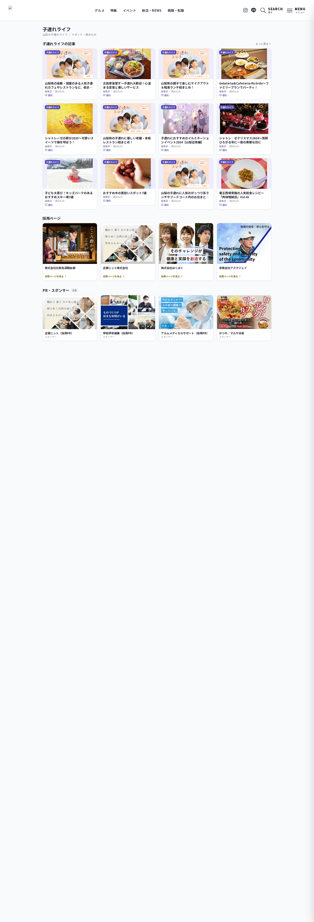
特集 (113, 10)
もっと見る (262, 43)
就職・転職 (176, 10)
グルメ (99, 10)
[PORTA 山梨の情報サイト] (22, 10)
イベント (129, 10)
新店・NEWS (152, 10)
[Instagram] (245, 10)
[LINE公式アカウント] (253, 10)
